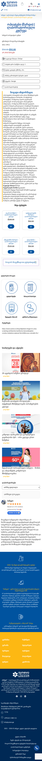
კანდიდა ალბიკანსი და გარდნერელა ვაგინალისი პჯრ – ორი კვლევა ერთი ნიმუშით (18, 437)
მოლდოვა (6, 656)
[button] (31, 4)
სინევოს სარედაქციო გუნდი (11, 35)
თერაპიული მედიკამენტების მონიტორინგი (21, 15)
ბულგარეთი (27, 645)
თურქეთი (25, 651)
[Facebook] (17, 696)
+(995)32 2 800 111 (10, 718)
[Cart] (22, 4)
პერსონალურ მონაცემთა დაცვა (20, 757)
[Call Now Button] (36, 748)
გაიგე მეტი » (6, 376)
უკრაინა (5, 645)
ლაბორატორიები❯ (11, 87)
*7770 (5, 10)
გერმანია (5, 640)
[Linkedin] (25, 696)
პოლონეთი (26, 656)
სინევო (3, 15)
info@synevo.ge (35, 10)
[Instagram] (21, 696)
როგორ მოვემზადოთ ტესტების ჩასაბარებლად (20, 743)
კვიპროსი (26, 662)
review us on (13, 512)
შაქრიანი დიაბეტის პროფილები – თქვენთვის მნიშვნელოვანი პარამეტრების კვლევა (20, 404)
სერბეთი (5, 651)
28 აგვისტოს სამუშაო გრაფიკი (15, 373)
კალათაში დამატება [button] (11, 226)
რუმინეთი (26, 640)
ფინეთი (5, 662)
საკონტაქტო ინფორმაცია (9, 703)
